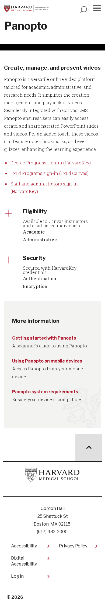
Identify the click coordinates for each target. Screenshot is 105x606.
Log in (17, 576)
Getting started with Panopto (44, 338)
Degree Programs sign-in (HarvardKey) (50, 162)
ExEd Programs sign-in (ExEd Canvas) (49, 173)
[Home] (26, 8)
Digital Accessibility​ (24, 561)
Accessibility (24, 546)
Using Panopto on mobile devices (47, 361)
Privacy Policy (73, 546)
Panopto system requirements (45, 391)
